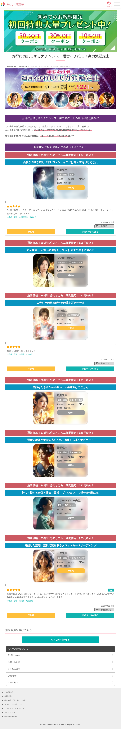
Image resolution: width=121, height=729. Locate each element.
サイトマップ (9, 712)
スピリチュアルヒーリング (80, 558)
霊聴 (71, 175)
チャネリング (63, 262)
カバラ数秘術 (73, 315)
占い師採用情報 (10, 716)
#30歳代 (33, 217)
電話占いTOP (11, 66)
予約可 (31, 231)
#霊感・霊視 (12, 217)
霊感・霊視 (62, 175)
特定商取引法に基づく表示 (15, 700)
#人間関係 (23, 217)
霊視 (59, 505)
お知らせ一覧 (23, 66)
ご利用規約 (8, 692)
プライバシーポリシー (13, 704)
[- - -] (117, 5)
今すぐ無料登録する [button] (60, 639)
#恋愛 (21, 354)
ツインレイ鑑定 (76, 400)
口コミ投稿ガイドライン (14, 708)
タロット (61, 315)
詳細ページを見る (90, 231)
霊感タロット (77, 262)
